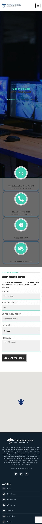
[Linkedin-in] (21, 474)
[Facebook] (16, 474)
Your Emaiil (8, 302)
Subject (6, 325)
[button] (21, 402)
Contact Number (11, 314)
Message (7, 338)
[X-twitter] (26, 474)
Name (5, 291)
